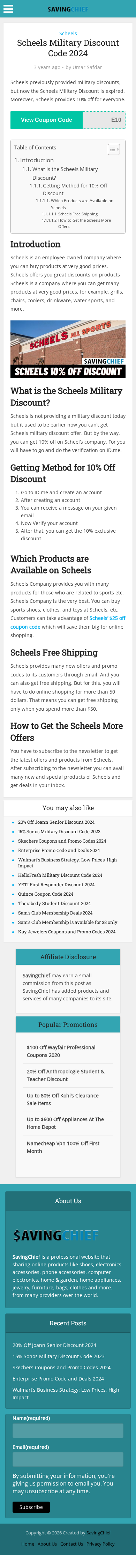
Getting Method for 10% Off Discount (75, 189)
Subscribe (31, 1507)
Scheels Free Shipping (78, 213)
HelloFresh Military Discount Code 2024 (60, 875)
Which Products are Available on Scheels (82, 204)
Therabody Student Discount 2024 (54, 903)
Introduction (37, 160)
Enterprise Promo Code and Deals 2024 (59, 850)
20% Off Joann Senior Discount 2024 (56, 822)
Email (31, 1447)
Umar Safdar (87, 67)
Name (31, 1418)
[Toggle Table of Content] (110, 149)
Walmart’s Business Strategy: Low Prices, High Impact (67, 863)
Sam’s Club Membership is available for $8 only (68, 922)
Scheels (68, 33)
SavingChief (98, 1533)
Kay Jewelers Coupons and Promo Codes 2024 (67, 931)
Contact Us (71, 1544)
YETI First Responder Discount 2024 (56, 884)
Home (27, 1544)
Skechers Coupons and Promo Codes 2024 (62, 841)
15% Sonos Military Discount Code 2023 (59, 831)
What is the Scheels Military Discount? (65, 173)
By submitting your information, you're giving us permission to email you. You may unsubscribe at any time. (64, 1483)
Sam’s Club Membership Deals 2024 (55, 913)
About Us (47, 1544)
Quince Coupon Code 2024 (46, 894)
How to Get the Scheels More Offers (84, 223)
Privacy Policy (100, 1544)
